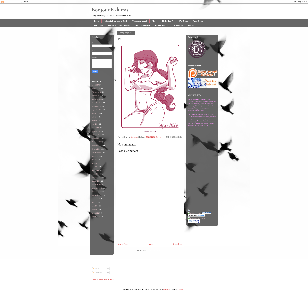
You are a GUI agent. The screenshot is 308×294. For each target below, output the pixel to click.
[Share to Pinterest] (181, 137)
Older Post (177, 244)
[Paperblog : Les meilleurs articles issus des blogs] (194, 222)
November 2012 (97, 188)
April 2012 (95, 213)
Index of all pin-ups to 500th (115, 21)
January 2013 (96, 181)
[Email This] (171, 137)
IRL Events (183, 21)
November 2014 (97, 103)
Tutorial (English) (162, 25)
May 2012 (95, 209)
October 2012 (96, 192)
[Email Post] (167, 137)
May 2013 (95, 167)
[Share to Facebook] (178, 137)
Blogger (181, 289)
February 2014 (96, 135)
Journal (191, 25)
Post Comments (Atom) (154, 250)
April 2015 (95, 85)
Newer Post (123, 244)
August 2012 (96, 199)
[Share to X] (176, 137)
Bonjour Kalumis (110, 9)
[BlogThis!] (174, 137)
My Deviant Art (168, 21)
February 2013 (96, 177)
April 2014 (95, 127)
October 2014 (96, 106)
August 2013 (96, 156)
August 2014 (96, 113)
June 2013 (95, 163)
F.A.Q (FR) (178, 25)
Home (96, 21)
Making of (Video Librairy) (119, 25)
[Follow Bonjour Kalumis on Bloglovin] (196, 216)
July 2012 (95, 202)
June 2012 (95, 206)
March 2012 (96, 216)
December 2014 (97, 99)
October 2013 (96, 149)
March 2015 (96, 88)
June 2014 (95, 120)
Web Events (198, 21)
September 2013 (97, 152)
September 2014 (97, 110)
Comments (98, 273)
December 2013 (97, 142)
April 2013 (95, 170)
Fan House (98, 25)
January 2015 (96, 96)
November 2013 (97, 145)
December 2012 (97, 184)
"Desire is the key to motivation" (102, 280)
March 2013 (96, 174)
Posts (96, 269)
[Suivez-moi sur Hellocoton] (197, 218)
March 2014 (96, 131)
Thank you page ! (139, 21)
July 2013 (95, 159)
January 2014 (96, 138)
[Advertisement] (150, 224)
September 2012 (97, 195)
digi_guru (166, 289)
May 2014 (95, 124)
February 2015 (96, 92)
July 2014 (95, 117)
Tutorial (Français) (142, 25)
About (154, 21)
